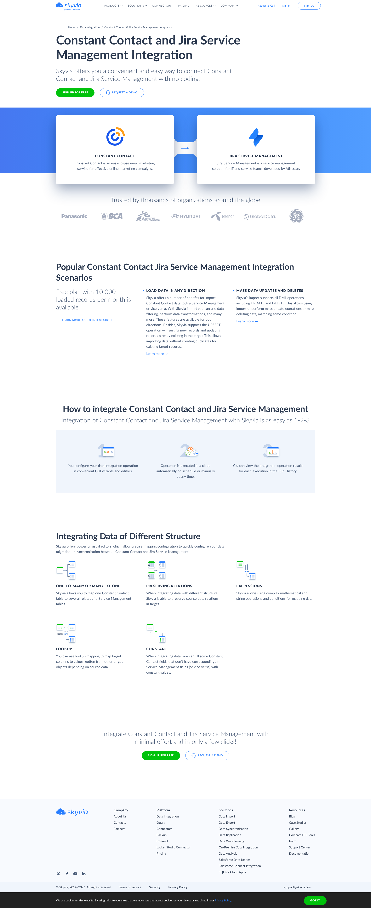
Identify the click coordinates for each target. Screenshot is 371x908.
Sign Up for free (75, 92)
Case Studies (297, 822)
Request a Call (266, 5)
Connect (162, 841)
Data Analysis (228, 853)
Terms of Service (130, 887)
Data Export (227, 822)
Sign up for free (161, 755)
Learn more (155, 354)
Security (154, 887)
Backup (162, 835)
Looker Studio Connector (174, 847)
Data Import (227, 816)
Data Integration (90, 27)
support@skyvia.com (297, 887)
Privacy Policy (177, 887)
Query (161, 822)
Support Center (299, 847)
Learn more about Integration (87, 320)
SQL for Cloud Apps (232, 872)
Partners (119, 828)
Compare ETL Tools (302, 835)
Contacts (120, 822)
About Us (120, 816)
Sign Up (309, 5)
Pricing (161, 853)
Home (71, 27)
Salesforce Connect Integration (240, 866)
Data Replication (230, 835)
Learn (292, 841)
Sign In (286, 5)
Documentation (299, 853)
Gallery (294, 828)
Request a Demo (125, 92)
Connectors (164, 828)
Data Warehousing (231, 841)
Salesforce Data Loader (234, 859)
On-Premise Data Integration (238, 847)
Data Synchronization (233, 828)
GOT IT (315, 900)
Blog (292, 816)
